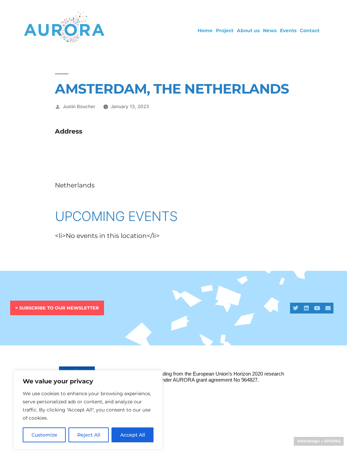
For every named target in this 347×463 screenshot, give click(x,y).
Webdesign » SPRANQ (319, 441)
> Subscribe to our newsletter (57, 307)
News (270, 30)
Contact (310, 30)
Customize (44, 435)
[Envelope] (328, 308)
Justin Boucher (79, 106)
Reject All (88, 435)
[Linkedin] (306, 308)
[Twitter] (295, 308)
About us (248, 30)
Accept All (132, 435)
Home (205, 30)
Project (224, 30)
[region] (88, 409)
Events (288, 30)
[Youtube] (317, 308)
